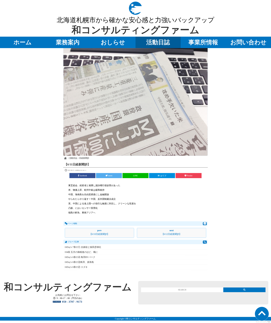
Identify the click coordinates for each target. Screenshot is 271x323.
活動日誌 (158, 42)
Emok (269, 321)
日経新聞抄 (84, 158)
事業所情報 (203, 42)
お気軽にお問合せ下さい (67, 295)
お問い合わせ (248, 42)
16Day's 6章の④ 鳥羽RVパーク (80, 257)
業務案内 (68, 42)
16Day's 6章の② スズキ (76, 267)
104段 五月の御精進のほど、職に (81, 252)
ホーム (23, 42)
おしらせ (113, 42)
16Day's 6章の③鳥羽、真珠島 (79, 262)
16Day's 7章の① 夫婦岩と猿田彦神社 (83, 247)
